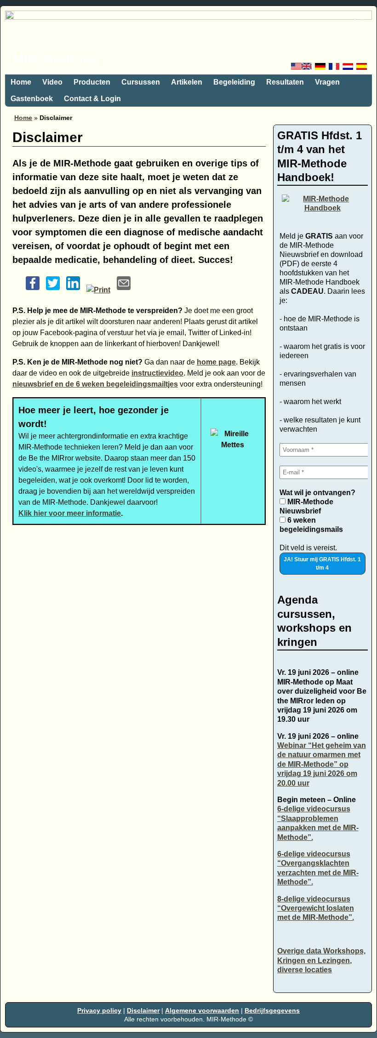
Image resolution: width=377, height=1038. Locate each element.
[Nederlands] (348, 69)
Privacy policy (99, 1010)
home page (216, 362)
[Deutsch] (321, 69)
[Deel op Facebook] (32, 290)
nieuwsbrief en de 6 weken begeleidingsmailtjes (95, 384)
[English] (302, 69)
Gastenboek (32, 99)
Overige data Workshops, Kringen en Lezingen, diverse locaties (321, 960)
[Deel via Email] (123, 290)
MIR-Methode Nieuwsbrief (306, 506)
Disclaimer (143, 1010)
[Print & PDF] (98, 290)
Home (21, 82)
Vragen (327, 82)
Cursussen (140, 82)
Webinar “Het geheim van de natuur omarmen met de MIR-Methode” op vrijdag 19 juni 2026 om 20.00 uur (321, 764)
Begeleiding (234, 82)
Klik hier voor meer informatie (69, 513)
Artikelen (186, 82)
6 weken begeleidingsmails (311, 524)
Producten (92, 82)
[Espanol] (362, 69)
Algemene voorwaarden (202, 1010)
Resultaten (285, 82)
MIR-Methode (55, 59)
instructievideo (157, 373)
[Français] (335, 69)
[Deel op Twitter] (53, 290)
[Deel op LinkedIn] (73, 290)
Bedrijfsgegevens (272, 1010)
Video (52, 82)
